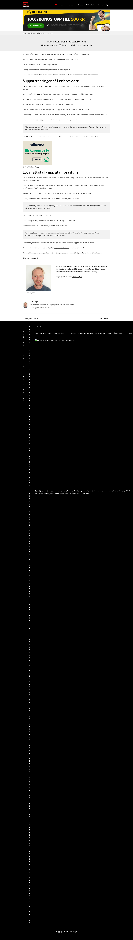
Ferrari (61, 54)
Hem (24, 33)
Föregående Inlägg (30, 318)
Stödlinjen (101, 333)
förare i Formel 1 (43, 94)
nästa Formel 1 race (61, 248)
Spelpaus (110, 333)
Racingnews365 (32, 258)
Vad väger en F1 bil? (29, 740)
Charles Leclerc (28, 86)
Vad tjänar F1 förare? (29, 655)
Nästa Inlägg (104, 318)
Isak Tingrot (67, 266)
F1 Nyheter (23, 358)
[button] (56, 4)
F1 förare (96, 185)
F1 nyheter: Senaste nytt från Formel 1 (54, 45)
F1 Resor (23, 379)
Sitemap (38, 326)
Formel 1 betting (91, 272)
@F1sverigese (77, 277)
